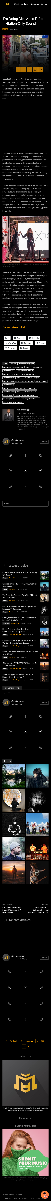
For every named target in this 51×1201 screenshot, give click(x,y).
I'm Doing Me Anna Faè (11, 399)
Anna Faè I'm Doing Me (34, 367)
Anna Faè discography (26, 364)
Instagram (29, 1041)
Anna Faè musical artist (25, 371)
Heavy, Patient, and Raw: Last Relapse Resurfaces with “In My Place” (16, 630)
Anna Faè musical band (11, 374)
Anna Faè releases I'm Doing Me (28, 378)
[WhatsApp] (35, 69)
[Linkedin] (40, 69)
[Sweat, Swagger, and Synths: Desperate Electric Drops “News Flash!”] (44, 677)
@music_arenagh (18, 440)
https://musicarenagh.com (26, 413)
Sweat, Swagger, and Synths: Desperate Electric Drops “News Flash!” (17, 675)
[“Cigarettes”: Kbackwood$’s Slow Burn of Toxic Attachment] (44, 586)
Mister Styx (12, 578)
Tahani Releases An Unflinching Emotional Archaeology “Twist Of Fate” (38, 910)
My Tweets (6, 693)
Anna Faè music (8, 371)
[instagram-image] (10, 455)
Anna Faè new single (29, 374)
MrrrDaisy (12, 612)
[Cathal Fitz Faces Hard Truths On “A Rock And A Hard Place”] (44, 654)
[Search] (46, 504)
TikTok (22, 327)
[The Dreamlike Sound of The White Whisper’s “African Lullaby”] (44, 598)
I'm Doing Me (8, 395)
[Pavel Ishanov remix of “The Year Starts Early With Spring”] (44, 575)
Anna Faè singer (41, 381)
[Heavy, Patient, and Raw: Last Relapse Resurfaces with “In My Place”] (44, 632)
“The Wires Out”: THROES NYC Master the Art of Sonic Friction (19, 664)
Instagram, (15, 327)
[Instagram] (22, 1041)
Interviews (6, 623)
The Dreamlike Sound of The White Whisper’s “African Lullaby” (19, 596)
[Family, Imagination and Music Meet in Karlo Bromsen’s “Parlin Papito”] (44, 620)
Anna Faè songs (8, 385)
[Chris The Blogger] (8, 420)
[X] (23, 69)
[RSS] (37, 1041)
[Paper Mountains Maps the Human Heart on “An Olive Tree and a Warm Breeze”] (44, 643)
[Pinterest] (29, 69)
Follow (44, 441)
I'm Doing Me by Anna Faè (30, 399)
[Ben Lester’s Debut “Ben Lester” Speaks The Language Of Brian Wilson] (44, 609)
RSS (42, 1041)
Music (5, 29)
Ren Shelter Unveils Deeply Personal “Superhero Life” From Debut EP (11, 910)
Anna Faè (13, 364)
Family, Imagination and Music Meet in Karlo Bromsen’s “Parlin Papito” (19, 619)
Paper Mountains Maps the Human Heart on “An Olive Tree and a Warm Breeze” (19, 641)
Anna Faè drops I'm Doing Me (13, 367)
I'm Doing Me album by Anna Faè (26, 395)
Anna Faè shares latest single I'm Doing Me (18, 381)
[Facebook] (18, 69)
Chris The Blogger (23, 410)
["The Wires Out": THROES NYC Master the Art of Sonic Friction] (13, 873)
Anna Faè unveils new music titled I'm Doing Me (19, 388)
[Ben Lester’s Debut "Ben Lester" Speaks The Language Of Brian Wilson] (37, 800)
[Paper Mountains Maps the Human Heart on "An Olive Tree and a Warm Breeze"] (13, 849)
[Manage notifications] (46, 1196)
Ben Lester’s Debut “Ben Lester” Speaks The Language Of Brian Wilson (19, 607)
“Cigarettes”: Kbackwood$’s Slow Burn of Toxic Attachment (20, 585)
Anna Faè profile (9, 378)
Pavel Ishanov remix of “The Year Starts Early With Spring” (19, 573)
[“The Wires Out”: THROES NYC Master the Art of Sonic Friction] (44, 666)
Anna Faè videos (9, 392)
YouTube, (6, 327)
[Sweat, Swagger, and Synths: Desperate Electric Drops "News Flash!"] (37, 873)
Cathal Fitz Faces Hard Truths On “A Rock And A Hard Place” (20, 653)
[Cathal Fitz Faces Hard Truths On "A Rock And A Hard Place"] (37, 849)
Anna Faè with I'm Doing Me (26, 392)
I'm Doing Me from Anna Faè (13, 402)
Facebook (13, 1041)
